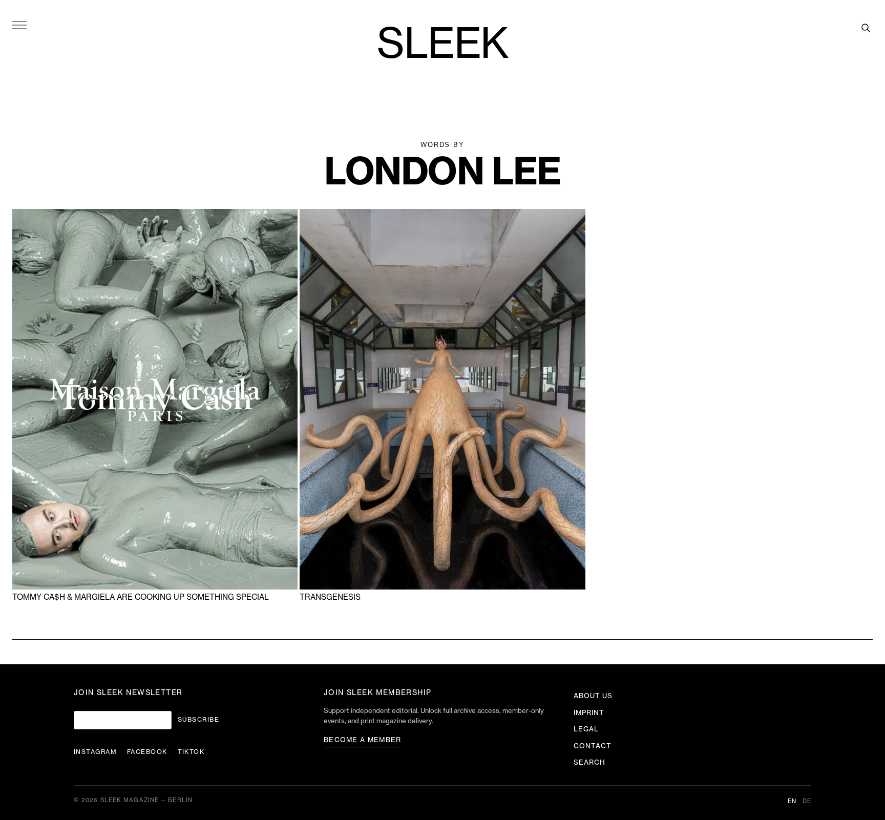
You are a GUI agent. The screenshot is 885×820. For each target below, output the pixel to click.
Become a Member (363, 740)
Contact (593, 746)
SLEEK (442, 45)
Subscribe (198, 720)
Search (589, 762)
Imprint (589, 712)
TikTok (191, 752)
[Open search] (865, 27)
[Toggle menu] (19, 24)
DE (807, 801)
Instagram (95, 752)
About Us (593, 695)
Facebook (147, 752)
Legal (586, 729)
